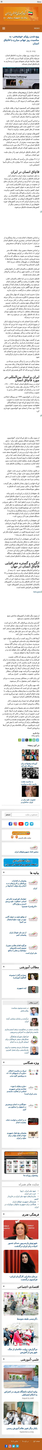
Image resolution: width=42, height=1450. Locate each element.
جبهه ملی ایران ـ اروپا (28, 1191)
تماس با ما (14, 1441)
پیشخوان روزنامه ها (30, 1175)
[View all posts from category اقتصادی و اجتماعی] (4, 1286)
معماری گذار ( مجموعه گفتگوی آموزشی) (17, 976)
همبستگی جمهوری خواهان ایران (24, 1202)
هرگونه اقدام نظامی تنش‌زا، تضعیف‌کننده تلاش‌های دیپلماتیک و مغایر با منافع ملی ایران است (21, 949)
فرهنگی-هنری (30, 1214)
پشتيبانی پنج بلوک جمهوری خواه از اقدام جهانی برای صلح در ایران (16, 1135)
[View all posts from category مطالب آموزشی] (4, 967)
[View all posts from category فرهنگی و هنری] (4, 1214)
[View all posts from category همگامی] (4, 1063)
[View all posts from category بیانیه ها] (4, 873)
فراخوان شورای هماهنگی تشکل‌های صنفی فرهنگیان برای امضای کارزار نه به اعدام (17, 1039)
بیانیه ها (34, 873)
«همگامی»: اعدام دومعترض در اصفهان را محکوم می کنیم (15, 1107)
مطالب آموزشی (29, 967)
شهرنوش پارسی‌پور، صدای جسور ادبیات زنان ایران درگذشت (22, 1244)
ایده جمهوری (21, 988)
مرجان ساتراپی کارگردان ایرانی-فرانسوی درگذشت (23, 1278)
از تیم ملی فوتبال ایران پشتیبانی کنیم (17, 933)
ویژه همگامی (31, 1063)
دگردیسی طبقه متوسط (27, 1318)
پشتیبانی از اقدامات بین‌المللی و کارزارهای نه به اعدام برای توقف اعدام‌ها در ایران (21, 884)
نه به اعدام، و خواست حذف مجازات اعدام (16, 1121)
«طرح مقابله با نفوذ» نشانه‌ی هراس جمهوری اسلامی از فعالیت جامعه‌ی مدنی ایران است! (22, 1090)
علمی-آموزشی (30, 1359)
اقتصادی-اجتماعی (28, 1286)
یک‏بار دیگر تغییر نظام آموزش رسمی (21, 1428)
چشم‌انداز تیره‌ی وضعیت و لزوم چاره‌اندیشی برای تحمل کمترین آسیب (17, 1050)
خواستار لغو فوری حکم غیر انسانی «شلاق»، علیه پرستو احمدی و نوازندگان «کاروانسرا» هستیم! (21, 902)
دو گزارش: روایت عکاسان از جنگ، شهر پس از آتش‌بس (22, 1351)
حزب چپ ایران (30, 1194)
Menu (39, 2)
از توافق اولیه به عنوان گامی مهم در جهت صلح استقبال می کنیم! (15, 919)
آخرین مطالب (33, 1003)
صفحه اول (36, 1441)
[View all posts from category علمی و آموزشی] (4, 1359)
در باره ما (25, 1441)
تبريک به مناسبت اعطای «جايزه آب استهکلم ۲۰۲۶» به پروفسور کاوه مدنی (16, 1073)
